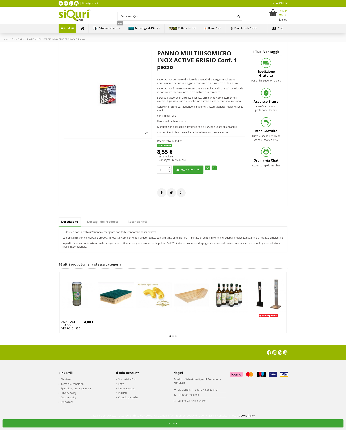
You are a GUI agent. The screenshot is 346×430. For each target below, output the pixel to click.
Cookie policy (68, 397)
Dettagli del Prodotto (103, 222)
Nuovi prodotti (90, 3)
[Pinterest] (181, 192)
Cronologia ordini (128, 397)
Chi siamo (66, 379)
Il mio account (126, 388)
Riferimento (164, 141)
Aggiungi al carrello (190, 169)
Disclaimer (67, 402)
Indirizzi (122, 393)
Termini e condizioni (72, 384)
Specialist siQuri (127, 379)
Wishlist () (281, 2)
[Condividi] (162, 192)
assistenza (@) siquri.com (192, 400)
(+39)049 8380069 (188, 395)
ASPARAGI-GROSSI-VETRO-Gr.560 (70, 325)
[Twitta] (171, 192)
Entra (121, 384)
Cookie (247, 415)
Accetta (173, 423)
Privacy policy (68, 393)
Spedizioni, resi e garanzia (76, 388)
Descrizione (69, 222)
